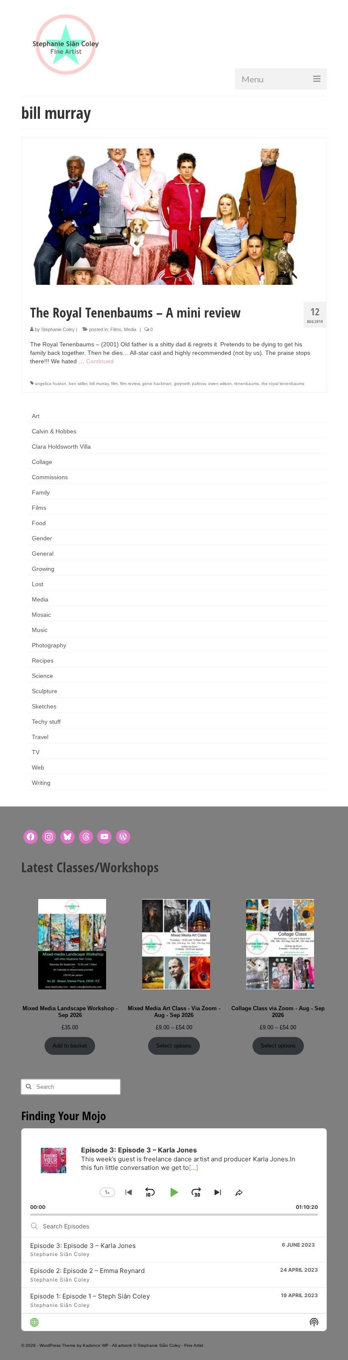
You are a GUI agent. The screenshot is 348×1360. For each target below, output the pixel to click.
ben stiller (78, 383)
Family (41, 492)
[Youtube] (104, 837)
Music (40, 630)
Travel (40, 736)
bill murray (99, 383)
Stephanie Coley (58, 329)
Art (35, 416)
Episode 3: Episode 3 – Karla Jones (83, 1246)
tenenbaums (246, 383)
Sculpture (44, 691)
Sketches (44, 706)
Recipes (42, 660)
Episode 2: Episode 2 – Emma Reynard (87, 1271)
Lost (37, 584)
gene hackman (156, 383)
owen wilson (220, 383)
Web (38, 767)
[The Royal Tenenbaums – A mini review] (174, 216)
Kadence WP (96, 1345)
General (42, 553)
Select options (173, 1045)
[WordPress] (123, 837)
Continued (100, 361)
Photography (49, 645)
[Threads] (86, 837)
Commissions (50, 477)
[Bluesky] (67, 837)
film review (130, 383)
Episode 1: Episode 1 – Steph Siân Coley (90, 1296)
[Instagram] (49, 837)
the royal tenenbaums (282, 383)
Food (39, 523)
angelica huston (50, 383)
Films (115, 329)
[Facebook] (30, 837)
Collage (42, 461)
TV (35, 752)
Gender (42, 538)
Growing (43, 568)
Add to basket (70, 1045)
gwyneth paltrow (189, 383)
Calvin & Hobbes (54, 431)
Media (130, 329)
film (114, 383)
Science (42, 675)
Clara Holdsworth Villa (61, 446)
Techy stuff (46, 721)
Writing (41, 782)
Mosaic (41, 614)
